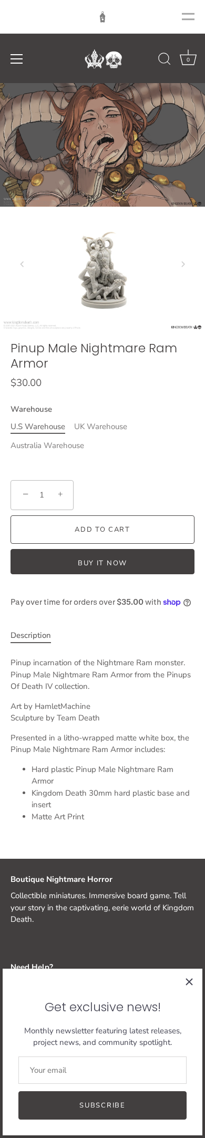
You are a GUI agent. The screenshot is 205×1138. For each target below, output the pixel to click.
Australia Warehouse (47, 445)
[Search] (164, 60)
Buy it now (102, 563)
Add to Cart (102, 529)
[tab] (36, 635)
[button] (22, 264)
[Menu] (16, 58)
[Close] (189, 981)
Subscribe (102, 1105)
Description (31, 635)
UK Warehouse (100, 426)
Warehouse (31, 409)
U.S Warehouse (38, 426)
